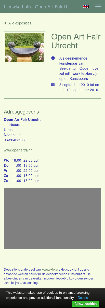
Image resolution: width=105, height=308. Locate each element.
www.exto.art (50, 269)
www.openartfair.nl (18, 149)
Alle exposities (19, 22)
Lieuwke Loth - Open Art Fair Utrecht (40, 6)
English (86, 6)
